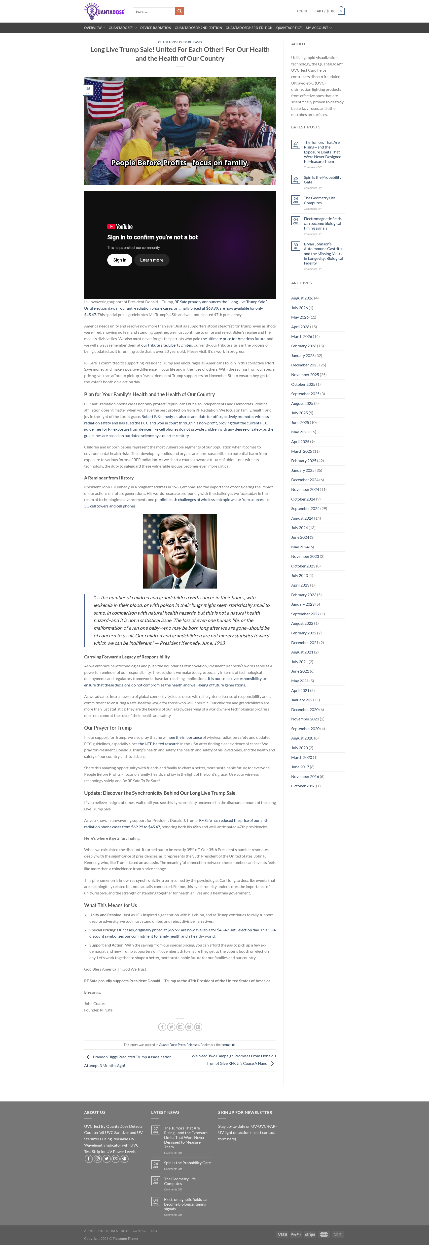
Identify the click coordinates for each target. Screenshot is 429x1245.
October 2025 (303, 384)
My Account (317, 28)
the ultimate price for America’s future (233, 338)
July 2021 (299, 661)
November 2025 (305, 374)
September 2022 (305, 613)
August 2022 (302, 623)
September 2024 (305, 508)
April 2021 (300, 690)
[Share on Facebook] (162, 1027)
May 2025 (300, 431)
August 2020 (302, 738)
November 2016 (305, 776)
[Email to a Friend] (180, 1027)
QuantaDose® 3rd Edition (249, 28)
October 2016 (303, 785)
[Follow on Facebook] (89, 1159)
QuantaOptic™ (289, 28)
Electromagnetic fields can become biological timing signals (323, 223)
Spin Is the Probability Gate (322, 179)
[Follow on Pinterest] (124, 1159)
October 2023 (303, 565)
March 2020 (301, 757)
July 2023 (299, 575)
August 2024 (302, 518)
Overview (93, 28)
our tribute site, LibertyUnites (166, 345)
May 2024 (300, 546)
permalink (228, 1045)
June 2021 (300, 671)
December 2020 (305, 709)
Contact (140, 1231)
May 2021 (300, 680)
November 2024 (305, 489)
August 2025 (302, 403)
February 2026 (303, 345)
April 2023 (300, 585)
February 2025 (303, 460)
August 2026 (302, 298)
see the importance (185, 737)
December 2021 (305, 642)
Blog (125, 1231)
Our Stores (108, 1231)
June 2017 (300, 766)
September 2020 (305, 728)
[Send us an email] (115, 1159)
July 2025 (299, 412)
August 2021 (302, 652)
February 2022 (303, 632)
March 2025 (301, 451)
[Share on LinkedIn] (198, 1027)
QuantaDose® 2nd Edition (198, 28)
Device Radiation (155, 28)
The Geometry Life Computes (319, 200)
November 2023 (305, 556)
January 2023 (303, 604)
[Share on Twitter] (171, 1027)
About (89, 1231)
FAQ (154, 1231)
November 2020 (305, 718)
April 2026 (300, 326)
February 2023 (303, 594)
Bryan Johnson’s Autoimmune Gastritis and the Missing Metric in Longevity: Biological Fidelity (323, 253)
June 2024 (300, 537)
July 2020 (299, 747)
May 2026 (300, 317)
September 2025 (305, 393)
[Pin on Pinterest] (189, 1027)
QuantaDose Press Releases (180, 42)
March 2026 (301, 336)
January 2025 (303, 470)
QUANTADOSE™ (121, 28)
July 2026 (299, 307)
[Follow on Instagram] (98, 1159)
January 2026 (303, 355)
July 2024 (299, 527)
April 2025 (300, 441)
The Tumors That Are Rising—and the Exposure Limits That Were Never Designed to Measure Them (322, 152)
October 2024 (303, 499)
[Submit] (179, 11)
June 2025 (300, 422)
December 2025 (305, 364)
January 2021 (303, 699)
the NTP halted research (158, 743)
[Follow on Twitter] (107, 1159)
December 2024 (305, 479)
